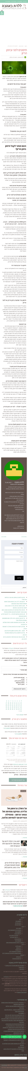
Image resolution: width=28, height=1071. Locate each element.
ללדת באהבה (21, 57)
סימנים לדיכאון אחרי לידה (15, 951)
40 (8, 709)
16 (8, 703)
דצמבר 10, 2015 (13, 57)
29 (14, 707)
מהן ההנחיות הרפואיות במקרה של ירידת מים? (13, 1038)
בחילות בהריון (18, 939)
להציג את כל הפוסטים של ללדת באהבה (14, 483)
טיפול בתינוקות (20, 682)
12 (16, 703)
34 (21, 709)
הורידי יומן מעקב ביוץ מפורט (20, 764)
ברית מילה (18, 957)
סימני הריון (18, 928)
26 (21, 707)
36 (16, 709)
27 (19, 707)
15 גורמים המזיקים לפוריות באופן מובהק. (14, 1024)
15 (10, 703)
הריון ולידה (11, 648)
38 (12, 709)
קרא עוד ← (24, 837)
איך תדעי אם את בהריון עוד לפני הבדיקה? (14, 1015)
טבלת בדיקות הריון (13, 935)
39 (10, 709)
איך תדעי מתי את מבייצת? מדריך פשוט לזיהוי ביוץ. (12, 1018)
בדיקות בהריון (18, 933)
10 (21, 703)
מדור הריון (21, 46)
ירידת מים (18, 948)
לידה (23, 944)
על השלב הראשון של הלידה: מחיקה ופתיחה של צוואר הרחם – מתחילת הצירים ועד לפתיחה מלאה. (14, 813)
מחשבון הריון (7, 1)
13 (14, 703)
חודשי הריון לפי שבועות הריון (14, 930)
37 (14, 709)
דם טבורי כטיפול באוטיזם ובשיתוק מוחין (15, 942)
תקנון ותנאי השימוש (21, 992)
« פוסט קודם (24, 536)
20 (16, 705)
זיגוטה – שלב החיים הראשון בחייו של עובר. (14, 630)
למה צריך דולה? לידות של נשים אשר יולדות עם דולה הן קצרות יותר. (11, 843)
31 (10, 707)
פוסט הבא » (3, 536)
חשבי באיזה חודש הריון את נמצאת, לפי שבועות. (13, 1027)
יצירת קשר (21, 967)
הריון (23, 679)
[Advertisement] (14, 28)
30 (12, 707)
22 (12, 705)
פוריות (22, 917)
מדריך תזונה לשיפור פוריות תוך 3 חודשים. (14, 1017)
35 (19, 709)
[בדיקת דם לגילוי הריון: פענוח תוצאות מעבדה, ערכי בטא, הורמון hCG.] (24, 864)
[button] (2, 13)
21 (14, 705)
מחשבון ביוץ (19, 1)
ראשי (26, 46)
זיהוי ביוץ (25, 1)
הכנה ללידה (18, 946)
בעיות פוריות (18, 923)
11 (19, 703)
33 (6, 707)
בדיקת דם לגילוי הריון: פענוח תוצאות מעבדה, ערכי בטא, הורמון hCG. (12, 864)
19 (19, 705)
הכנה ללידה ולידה (19, 681)
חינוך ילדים (21, 684)
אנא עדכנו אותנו (18, 906)
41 (6, 709)
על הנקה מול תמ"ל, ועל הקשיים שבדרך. (15, 1026)
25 (6, 705)
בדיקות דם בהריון (14, 937)
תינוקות (22, 955)
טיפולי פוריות (18, 924)
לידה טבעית (18, 949)
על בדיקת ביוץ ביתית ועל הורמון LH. (16, 1029)
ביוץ (20, 919)
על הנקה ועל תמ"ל (16, 958)
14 (12, 703)
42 (21, 711)
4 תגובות (15, 821)
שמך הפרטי (23, 670)
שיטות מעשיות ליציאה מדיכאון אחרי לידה (11, 953)
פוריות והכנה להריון (19, 677)
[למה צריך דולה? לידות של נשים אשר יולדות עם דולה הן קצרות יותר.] (24, 843)
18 (21, 705)
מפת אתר (21, 969)
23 (10, 705)
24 (8, 705)
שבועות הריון (13, 1)
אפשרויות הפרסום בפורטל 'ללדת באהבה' (14, 965)
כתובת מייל (23, 665)
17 (6, 703)
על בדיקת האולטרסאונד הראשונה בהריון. (14, 1034)
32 (8, 707)
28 (16, 707)
